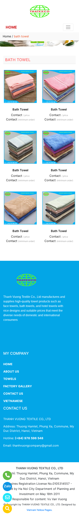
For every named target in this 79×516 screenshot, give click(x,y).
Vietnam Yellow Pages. (39, 509)
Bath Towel (20, 109)
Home (7, 36)
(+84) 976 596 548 (29, 438)
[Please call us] (5, 475)
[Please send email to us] (5, 497)
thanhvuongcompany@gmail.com (35, 445)
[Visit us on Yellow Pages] (5, 508)
